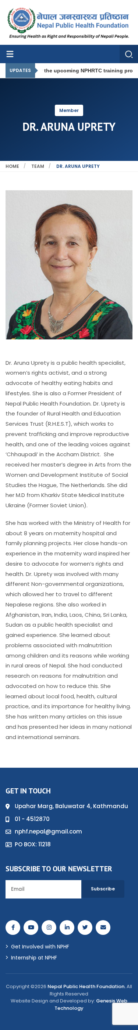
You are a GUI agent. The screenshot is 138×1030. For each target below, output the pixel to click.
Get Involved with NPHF (40, 946)
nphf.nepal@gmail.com (48, 831)
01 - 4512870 (32, 819)
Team (37, 166)
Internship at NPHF (34, 957)
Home (12, 166)
